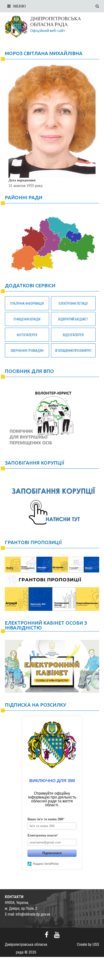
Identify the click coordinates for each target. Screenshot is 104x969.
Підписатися (52, 853)
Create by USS (88, 944)
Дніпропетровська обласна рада (55, 21)
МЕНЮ (19, 6)
